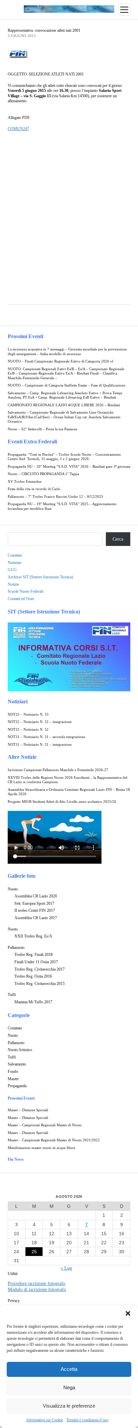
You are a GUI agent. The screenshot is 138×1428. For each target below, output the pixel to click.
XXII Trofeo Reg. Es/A (33, 936)
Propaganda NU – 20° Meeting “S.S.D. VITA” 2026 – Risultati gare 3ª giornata (69, 466)
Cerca (118, 539)
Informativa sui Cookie (44, 1420)
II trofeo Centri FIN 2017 (34, 910)
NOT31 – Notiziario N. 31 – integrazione (40, 744)
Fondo (13, 1071)
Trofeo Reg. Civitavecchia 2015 (39, 983)
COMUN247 (18, 128)
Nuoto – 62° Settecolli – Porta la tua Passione (42, 429)
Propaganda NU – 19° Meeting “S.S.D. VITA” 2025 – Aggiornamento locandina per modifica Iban (62, 506)
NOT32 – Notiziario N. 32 (28, 729)
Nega (69, 1387)
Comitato (15, 555)
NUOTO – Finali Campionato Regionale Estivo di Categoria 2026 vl (60, 361)
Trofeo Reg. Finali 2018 (33, 954)
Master (13, 1079)
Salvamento (17, 1064)
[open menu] (124, 10)
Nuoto (13, 889)
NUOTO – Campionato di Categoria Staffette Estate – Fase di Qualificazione (66, 385)
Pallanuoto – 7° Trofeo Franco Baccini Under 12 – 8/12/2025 (55, 496)
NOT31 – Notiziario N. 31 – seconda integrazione (46, 737)
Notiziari (14, 562)
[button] (128, 1313)
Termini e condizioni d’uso (87, 1420)
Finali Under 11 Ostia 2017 (36, 962)
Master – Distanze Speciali (28, 1110)
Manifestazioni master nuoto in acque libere (41, 1148)
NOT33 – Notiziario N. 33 (28, 714)
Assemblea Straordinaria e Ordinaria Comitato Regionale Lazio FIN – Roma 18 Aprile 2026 (69, 792)
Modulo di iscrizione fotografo (37, 1289)
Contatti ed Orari (21, 598)
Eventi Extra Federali (32, 441)
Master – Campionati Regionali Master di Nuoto (45, 1125)
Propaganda (17, 1086)
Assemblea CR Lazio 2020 (35, 896)
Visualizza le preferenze (69, 1406)
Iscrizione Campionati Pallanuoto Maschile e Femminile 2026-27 (58, 770)
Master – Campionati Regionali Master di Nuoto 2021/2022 (54, 1140)
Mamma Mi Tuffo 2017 (33, 1002)
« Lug (66, 1268)
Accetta (69, 1369)
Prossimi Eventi (25, 336)
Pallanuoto (16, 947)
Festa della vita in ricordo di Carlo (34, 489)
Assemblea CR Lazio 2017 (35, 917)
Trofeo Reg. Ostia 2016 (33, 976)
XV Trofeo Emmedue (25, 481)
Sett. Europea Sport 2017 (34, 903)
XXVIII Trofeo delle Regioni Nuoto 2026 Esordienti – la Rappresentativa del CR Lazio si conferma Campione (67, 780)
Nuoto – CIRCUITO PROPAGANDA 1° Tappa (43, 474)
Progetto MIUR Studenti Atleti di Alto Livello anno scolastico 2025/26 (62, 802)
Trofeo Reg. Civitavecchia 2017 (39, 969)
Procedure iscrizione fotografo (36, 1283)
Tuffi (12, 994)
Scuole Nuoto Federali (25, 591)
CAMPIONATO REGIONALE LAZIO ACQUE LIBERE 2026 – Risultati (64, 405)
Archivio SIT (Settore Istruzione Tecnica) (40, 577)
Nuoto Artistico (20, 1049)
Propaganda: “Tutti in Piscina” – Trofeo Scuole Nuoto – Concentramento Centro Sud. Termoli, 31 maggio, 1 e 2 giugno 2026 (64, 457)
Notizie (13, 584)
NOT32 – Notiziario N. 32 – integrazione (40, 722)
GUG (12, 569)
